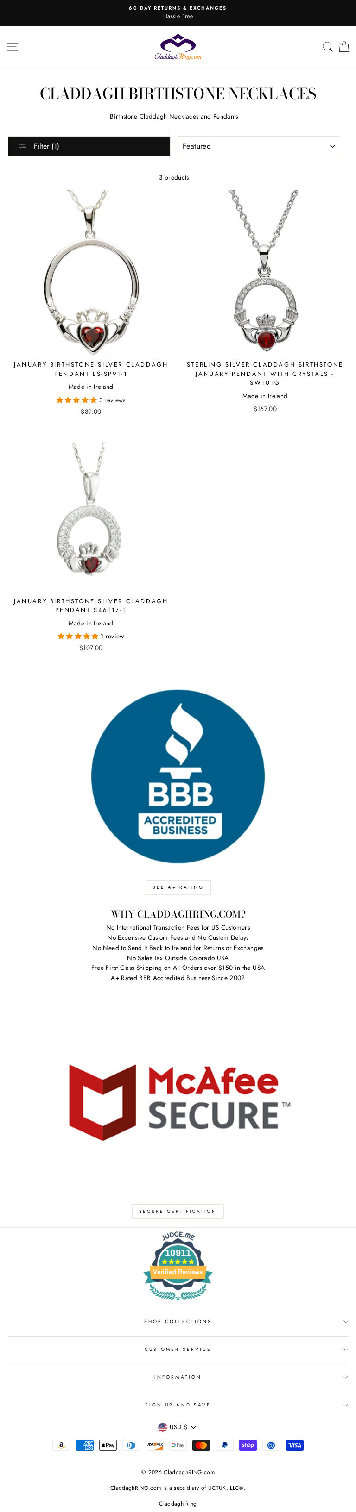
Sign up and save (178, 1404)
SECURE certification (178, 1211)
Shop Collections (178, 1321)
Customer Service (178, 1349)
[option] (178, 13)
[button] (78, 400)
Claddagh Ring (178, 1504)
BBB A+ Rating (178, 887)
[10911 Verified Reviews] (178, 1302)
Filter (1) (45, 146)
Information (178, 1377)
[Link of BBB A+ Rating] (178, 776)
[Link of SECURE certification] (178, 1100)
